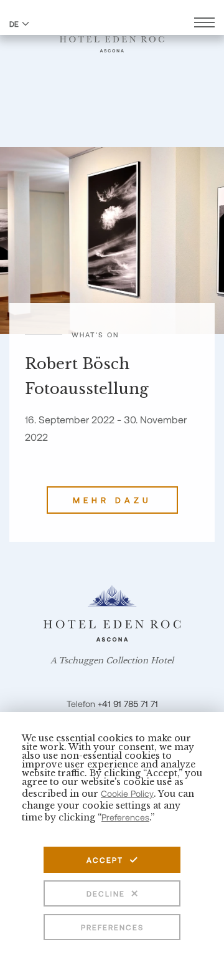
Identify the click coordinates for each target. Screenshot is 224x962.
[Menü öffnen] (204, 24)
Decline (105, 893)
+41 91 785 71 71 (128, 703)
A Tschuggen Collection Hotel (112, 661)
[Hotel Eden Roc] (112, 36)
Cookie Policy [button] (127, 793)
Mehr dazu (112, 500)
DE (14, 23)
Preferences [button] (125, 817)
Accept (104, 859)
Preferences (112, 927)
